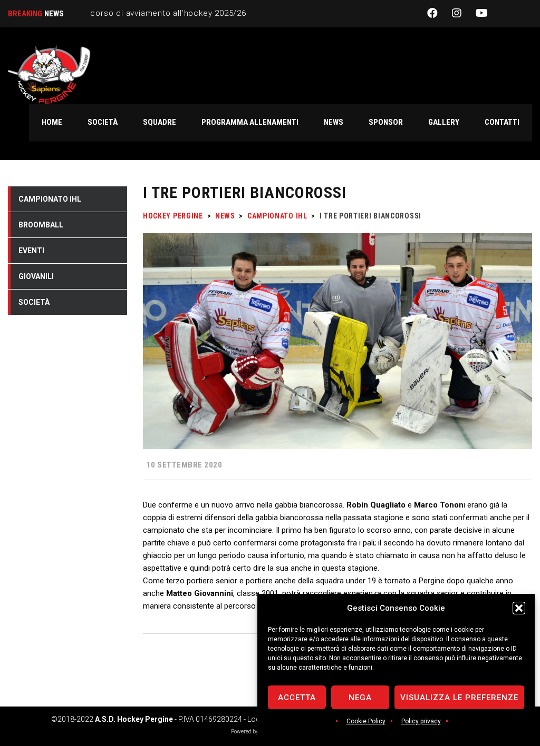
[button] (519, 608)
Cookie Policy (365, 721)
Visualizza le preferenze (459, 697)
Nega (360, 697)
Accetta (297, 697)
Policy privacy (421, 721)
